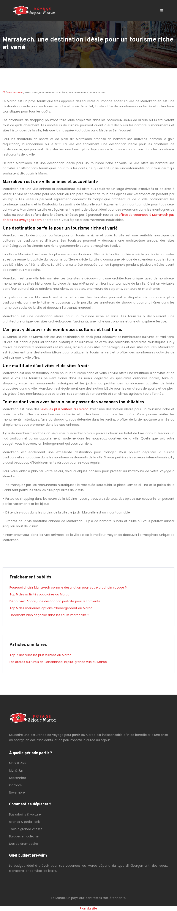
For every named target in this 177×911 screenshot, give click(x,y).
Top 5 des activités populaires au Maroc (39, 594)
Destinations (15, 92)
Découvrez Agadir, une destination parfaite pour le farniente (54, 601)
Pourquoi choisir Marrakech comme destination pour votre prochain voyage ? (68, 587)
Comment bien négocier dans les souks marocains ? (49, 615)
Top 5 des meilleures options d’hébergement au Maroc (50, 608)
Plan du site (88, 908)
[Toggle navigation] (162, 11)
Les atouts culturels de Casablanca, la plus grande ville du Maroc (58, 662)
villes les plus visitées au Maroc (64, 409)
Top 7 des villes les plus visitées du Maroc (40, 655)
